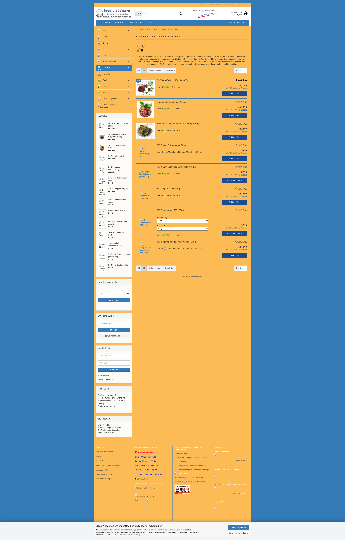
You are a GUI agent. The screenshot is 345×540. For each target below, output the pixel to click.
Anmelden (114, 300)
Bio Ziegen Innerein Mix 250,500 (172, 102)
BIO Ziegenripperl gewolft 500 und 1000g (176, 241)
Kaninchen (107, 74)
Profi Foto (217, 485)
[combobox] (155, 70)
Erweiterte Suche (114, 336)
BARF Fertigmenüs (110, 99)
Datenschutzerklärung (131, 535)
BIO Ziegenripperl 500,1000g (170, 210)
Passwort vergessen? (106, 379)
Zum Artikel (234, 94)
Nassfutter (135, 23)
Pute (104, 49)
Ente (104, 55)
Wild (104, 92)
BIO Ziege (107, 68)
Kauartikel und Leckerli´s (105, 452)
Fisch (105, 80)
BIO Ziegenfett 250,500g (168, 188)
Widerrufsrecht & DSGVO (105, 474)
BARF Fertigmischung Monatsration (108, 106)
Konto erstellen (103, 375)
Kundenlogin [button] (230, 5)
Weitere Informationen (238, 533)
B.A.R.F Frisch (104, 23)
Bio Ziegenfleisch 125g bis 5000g (172, 80)
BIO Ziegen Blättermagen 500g (171, 145)
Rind (104, 31)
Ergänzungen (120, 23)
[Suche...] (181, 13)
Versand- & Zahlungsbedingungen (108, 465)
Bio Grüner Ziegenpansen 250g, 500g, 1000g (178, 123)
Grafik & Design (234, 493)
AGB (204, 5)
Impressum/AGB (102, 470)
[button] (215, 5)
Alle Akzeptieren (239, 527)
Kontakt (99, 456)
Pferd (105, 86)
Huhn (105, 37)
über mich (99, 461)
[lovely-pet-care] (113, 13)
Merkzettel (245, 5)
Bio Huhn (106, 43)
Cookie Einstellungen (104, 479)
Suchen (114, 330)
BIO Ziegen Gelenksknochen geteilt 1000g (176, 167)
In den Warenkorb (235, 180)
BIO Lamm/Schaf (109, 62)
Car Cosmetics (241, 460)
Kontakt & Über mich (238, 23)
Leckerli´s (149, 23)
